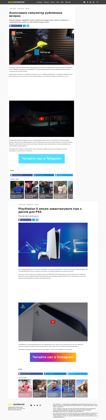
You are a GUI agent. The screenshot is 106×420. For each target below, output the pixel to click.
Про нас (68, 2)
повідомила (25, 269)
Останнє (39, 2)
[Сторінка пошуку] (97, 2)
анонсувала (33, 67)
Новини (46, 2)
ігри (12, 170)
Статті (53, 2)
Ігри (57, 2)
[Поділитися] (24, 26)
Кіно (62, 2)
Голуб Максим (20, 8)
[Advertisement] (41, 88)
